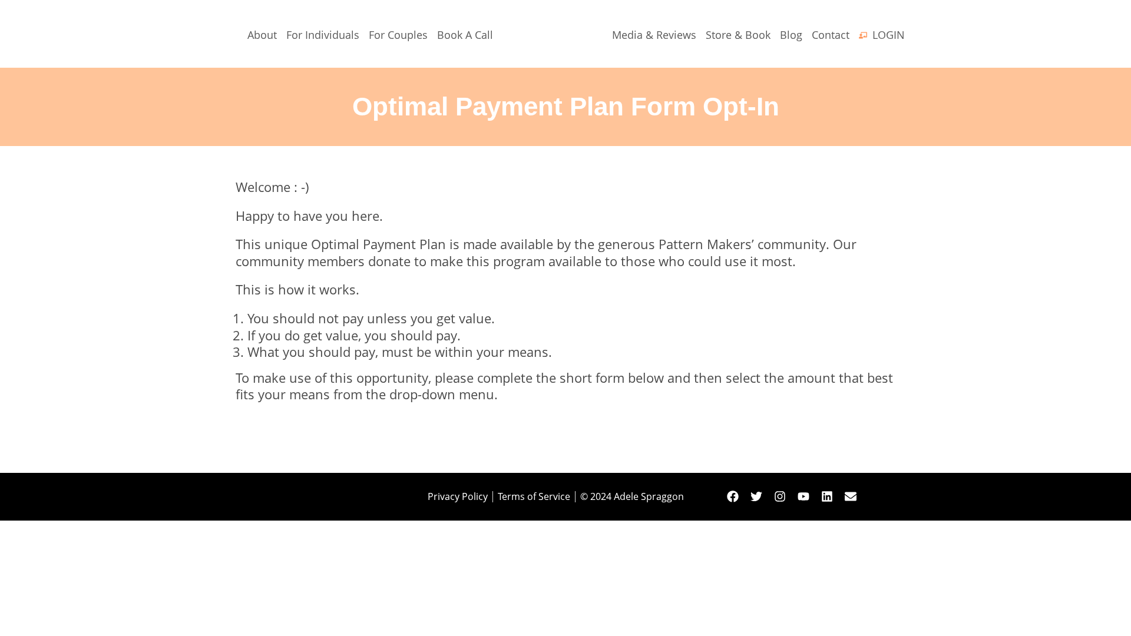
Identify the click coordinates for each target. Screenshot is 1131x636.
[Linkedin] (827, 496)
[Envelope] (850, 496)
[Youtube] (803, 496)
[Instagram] (780, 496)
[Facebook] (733, 496)
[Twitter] (756, 496)
